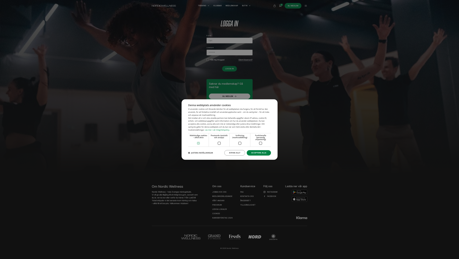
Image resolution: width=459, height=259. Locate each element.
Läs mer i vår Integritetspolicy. (217, 130)
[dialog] (230, 129)
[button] (200, 152)
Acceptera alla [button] (258, 153)
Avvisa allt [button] (234, 153)
